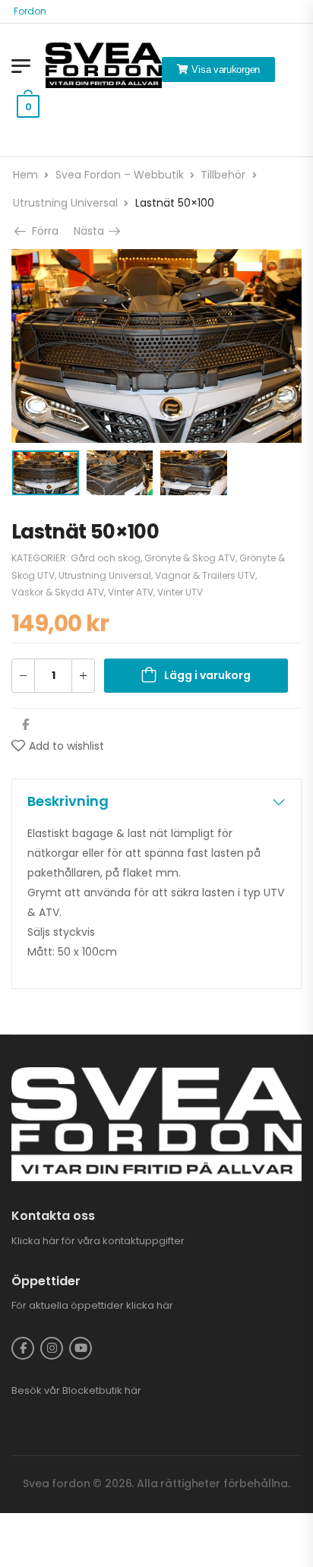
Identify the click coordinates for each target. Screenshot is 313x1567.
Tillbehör (223, 174)
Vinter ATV (130, 592)
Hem (25, 174)
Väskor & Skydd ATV (57, 592)
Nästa (93, 231)
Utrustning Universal (65, 202)
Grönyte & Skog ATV (190, 557)
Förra (42, 231)
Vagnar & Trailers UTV (205, 575)
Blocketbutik (92, 1390)
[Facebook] (25, 724)
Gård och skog (106, 557)
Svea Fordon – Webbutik (119, 174)
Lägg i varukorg (207, 675)
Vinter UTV (180, 592)
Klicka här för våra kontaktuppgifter (98, 1241)
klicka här (149, 1305)
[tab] (156, 801)
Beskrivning (68, 800)
